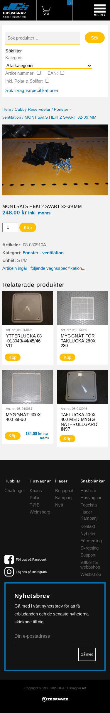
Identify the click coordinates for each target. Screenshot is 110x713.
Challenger (14, 490)
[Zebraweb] (55, 699)
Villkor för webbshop (90, 565)
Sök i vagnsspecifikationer (31, 90)
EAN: (53, 73)
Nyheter (88, 533)
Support (87, 554)
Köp (28, 227)
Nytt (59, 504)
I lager (86, 511)
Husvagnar (90, 497)
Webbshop (90, 574)
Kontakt (87, 526)
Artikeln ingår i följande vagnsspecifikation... (43, 268)
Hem (6, 109)
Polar (35, 497)
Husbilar (88, 490)
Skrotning (89, 547)
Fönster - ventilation (43, 252)
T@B (35, 504)
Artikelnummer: (20, 73)
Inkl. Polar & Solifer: (24, 81)
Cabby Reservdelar (32, 109)
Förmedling (91, 540)
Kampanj (63, 497)
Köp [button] (12, 435)
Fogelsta (88, 504)
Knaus (36, 490)
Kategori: (13, 57)
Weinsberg (40, 511)
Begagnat (64, 490)
